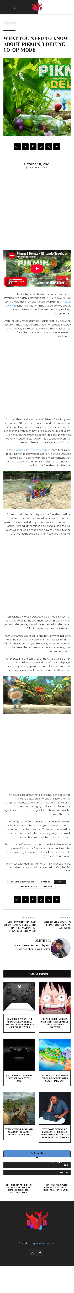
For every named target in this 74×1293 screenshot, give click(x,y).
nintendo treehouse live (22, 881)
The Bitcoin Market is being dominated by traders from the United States (18, 1189)
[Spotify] (42, 954)
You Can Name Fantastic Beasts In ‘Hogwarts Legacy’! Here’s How (19, 1132)
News (10, 23)
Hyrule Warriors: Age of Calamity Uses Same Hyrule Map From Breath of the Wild (20, 926)
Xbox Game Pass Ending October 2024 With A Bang (19, 1078)
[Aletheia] (61, 948)
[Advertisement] (37, 211)
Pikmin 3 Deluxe (29, 886)
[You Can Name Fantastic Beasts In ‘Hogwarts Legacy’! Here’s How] (19, 1108)
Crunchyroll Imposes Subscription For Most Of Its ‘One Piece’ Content (54, 1023)
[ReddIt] (17, 146)
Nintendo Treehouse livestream (33, 450)
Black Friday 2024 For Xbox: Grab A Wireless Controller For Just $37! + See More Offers (19, 1023)
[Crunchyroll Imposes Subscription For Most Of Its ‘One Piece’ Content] (55, 998)
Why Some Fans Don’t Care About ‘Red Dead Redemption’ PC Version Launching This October (54, 1133)
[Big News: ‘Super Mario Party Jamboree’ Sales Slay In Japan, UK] (55, 1054)
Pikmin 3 (48, 886)
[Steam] (39, 954)
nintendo (45, 881)
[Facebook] (56, 146)
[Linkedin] (25, 146)
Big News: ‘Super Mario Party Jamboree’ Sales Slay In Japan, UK (54, 1078)
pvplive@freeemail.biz (44, 1243)
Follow (64, 1172)
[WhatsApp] (33, 146)
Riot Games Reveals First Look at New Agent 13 (57, 925)
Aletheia (43, 940)
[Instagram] (47, 954)
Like (66, 1165)
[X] (48, 146)
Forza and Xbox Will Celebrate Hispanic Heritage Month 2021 (55, 1187)
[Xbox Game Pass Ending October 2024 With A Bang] (19, 1054)
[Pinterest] (41, 146)
